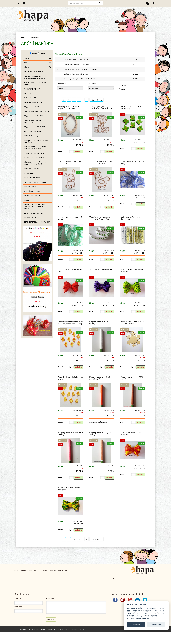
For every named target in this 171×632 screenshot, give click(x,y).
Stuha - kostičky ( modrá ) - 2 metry (132, 163)
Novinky (26, 58)
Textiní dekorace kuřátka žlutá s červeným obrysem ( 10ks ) (70, 323)
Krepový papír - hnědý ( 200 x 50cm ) (132, 378)
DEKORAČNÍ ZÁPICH (31, 187)
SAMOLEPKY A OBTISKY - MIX (34, 153)
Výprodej (27, 67)
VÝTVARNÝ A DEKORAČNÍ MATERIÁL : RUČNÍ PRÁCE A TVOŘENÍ (36, 163)
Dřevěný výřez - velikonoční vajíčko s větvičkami (69, 108)
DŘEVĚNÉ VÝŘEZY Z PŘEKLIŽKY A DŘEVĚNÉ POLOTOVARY (35, 148)
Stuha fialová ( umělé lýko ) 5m (100, 270)
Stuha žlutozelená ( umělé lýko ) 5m (69, 489)
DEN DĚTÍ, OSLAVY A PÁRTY (33, 71)
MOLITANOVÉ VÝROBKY (32, 89)
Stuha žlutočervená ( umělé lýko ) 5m (131, 434)
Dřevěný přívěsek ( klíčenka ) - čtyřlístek (76, 64)
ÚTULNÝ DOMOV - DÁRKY (33, 191)
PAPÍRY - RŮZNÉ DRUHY (32, 178)
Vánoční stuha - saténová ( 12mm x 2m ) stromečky (100, 218)
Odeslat (50, 619)
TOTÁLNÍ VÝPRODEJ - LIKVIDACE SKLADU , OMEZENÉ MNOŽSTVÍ (35, 77)
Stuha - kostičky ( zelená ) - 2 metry (70, 218)
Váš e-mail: (18, 598)
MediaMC (67, 629)
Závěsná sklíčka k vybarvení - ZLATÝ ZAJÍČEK (70, 163)
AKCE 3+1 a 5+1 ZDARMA (32, 131)
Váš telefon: (18, 607)
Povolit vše (136, 624)
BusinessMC (52, 629)
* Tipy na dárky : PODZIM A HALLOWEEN (32, 121)
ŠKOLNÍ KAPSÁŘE (30, 98)
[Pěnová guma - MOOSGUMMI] (37, 288)
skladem (123, 86)
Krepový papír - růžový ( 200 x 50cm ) (70, 434)
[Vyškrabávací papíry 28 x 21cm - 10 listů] (37, 243)
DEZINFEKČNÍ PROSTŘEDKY (34, 102)
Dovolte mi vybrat (142, 618)
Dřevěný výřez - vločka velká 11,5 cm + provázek (132, 323)
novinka (123, 89)
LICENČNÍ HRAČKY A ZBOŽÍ (33, 195)
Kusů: (60, 151)
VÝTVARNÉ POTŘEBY (31, 169)
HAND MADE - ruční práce (32, 136)
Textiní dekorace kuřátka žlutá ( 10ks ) (70, 378)
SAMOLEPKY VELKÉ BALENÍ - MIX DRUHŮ (35, 83)
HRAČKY (27, 200)
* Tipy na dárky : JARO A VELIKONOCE (36, 111)
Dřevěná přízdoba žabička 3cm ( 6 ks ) (131, 108)
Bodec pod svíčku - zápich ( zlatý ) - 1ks (131, 218)
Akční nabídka (34, 37)
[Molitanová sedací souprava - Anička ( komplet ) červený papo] (37, 325)
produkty (34, 53)
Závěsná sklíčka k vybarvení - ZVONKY (76, 74)
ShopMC (37, 629)
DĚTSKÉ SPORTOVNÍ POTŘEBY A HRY (37, 222)
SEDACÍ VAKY (28, 93)
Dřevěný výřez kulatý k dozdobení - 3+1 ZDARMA (79, 79)
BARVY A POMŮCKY (30, 173)
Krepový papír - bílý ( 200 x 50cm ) (100, 323)
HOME (23, 37)
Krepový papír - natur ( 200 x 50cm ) (101, 434)
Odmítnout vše (156, 624)
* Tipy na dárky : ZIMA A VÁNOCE (34, 127)
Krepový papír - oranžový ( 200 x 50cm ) (100, 378)
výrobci (42, 53)
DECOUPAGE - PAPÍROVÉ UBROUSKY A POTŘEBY (36, 141)
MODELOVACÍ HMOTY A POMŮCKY (35, 182)
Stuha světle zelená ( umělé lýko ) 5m (131, 270)
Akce (25, 62)
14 (86, 100)
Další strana (97, 100)
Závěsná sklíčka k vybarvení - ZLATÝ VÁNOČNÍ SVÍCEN (101, 108)
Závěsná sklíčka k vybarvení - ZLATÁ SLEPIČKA (101, 163)
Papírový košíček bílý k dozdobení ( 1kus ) (77, 60)
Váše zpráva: (50, 598)
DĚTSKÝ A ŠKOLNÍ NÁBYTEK (33, 213)
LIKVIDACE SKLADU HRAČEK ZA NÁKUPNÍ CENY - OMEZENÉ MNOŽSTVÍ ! (35, 206)
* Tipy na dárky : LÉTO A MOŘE (34, 116)
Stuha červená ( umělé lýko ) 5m (70, 270)
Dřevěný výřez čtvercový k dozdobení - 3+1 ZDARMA (80, 69)
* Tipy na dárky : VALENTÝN (33, 107)
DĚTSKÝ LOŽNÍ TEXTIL (31, 217)
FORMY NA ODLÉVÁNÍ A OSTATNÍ (35, 158)
